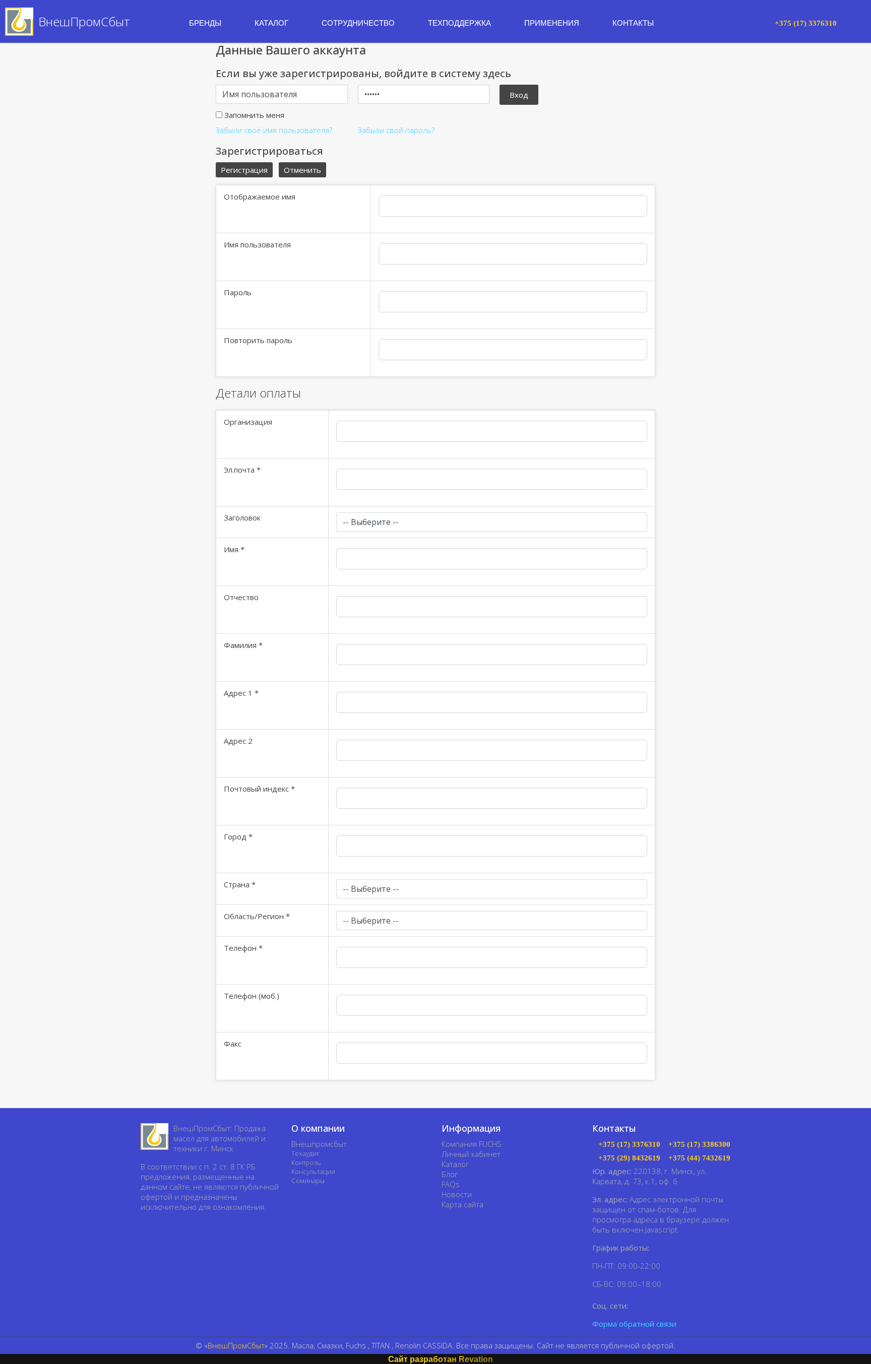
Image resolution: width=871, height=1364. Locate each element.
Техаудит (305, 1153)
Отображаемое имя (259, 196)
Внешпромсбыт (319, 1144)
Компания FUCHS (472, 1144)
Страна (240, 884)
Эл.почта (242, 470)
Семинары (308, 1180)
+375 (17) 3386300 (699, 1144)
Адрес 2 (238, 741)
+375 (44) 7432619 (699, 1158)
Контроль (306, 1162)
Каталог (455, 1164)
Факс (232, 1043)
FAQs (451, 1184)
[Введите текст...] (758, 22)
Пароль (238, 292)
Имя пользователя (257, 244)
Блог (450, 1174)
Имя (234, 549)
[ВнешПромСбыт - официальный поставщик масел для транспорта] (154, 1136)
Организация (248, 422)
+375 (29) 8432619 (629, 1158)
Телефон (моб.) (251, 996)
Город (238, 836)
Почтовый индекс (259, 789)
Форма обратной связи (634, 1324)
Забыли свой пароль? (396, 130)
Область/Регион (257, 916)
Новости (457, 1194)
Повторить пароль (258, 340)
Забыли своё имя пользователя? (274, 130)
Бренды (205, 23)
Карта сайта (462, 1204)
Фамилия (243, 645)
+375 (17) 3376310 (629, 1144)
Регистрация (244, 170)
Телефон (243, 948)
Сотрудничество (358, 23)
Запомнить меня (254, 115)
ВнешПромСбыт (236, 1345)
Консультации (313, 1171)
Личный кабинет (471, 1154)
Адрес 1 (241, 693)
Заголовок (242, 517)
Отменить (302, 170)
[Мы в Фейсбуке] (638, 1305)
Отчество (241, 597)
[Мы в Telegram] (652, 1305)
